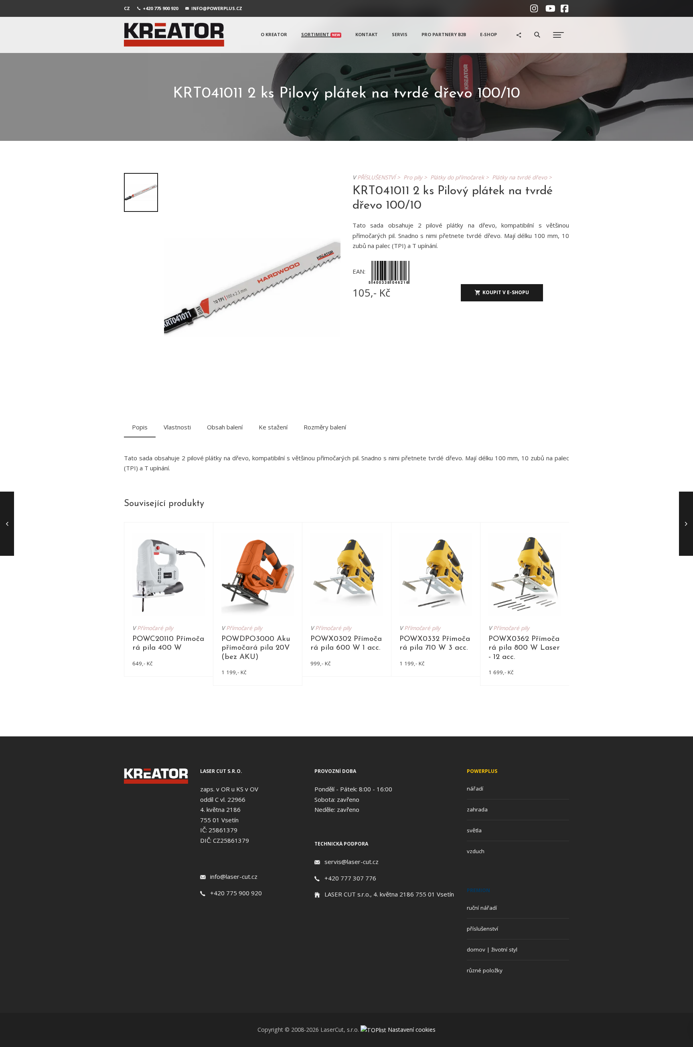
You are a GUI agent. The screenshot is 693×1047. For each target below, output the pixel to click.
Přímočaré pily (155, 628)
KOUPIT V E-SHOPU (505, 292)
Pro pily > (416, 177)
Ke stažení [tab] (273, 427)
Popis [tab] (140, 427)
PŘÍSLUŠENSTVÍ (482, 928)
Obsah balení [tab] (225, 427)
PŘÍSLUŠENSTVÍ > (380, 177)
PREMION (478, 890)
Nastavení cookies (412, 1029)
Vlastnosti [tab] (177, 427)
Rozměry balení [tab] (325, 427)
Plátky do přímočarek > (461, 177)
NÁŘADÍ (475, 788)
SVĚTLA (474, 830)
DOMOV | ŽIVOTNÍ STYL (492, 949)
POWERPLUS (482, 771)
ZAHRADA (477, 809)
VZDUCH (475, 851)
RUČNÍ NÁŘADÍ (482, 907)
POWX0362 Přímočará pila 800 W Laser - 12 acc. (524, 648)
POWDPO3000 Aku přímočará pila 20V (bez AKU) (255, 648)
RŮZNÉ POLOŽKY (485, 970)
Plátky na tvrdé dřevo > (523, 177)
